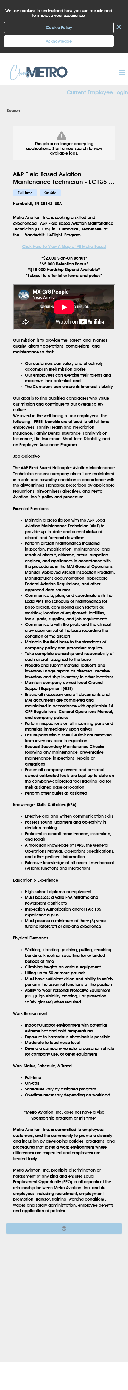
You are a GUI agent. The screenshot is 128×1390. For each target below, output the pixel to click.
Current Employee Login (97, 92)
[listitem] (25, 192)
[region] (64, 670)
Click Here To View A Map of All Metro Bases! (64, 246)
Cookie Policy (59, 27)
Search (13, 110)
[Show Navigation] (121, 72)
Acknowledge (59, 41)
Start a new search (70, 148)
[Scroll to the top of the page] (64, 1228)
